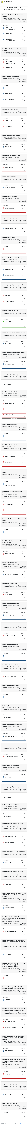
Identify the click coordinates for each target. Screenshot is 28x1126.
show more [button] (14, 42)
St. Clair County (8, 2)
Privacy (21, 1123)
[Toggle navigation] (2, 4)
